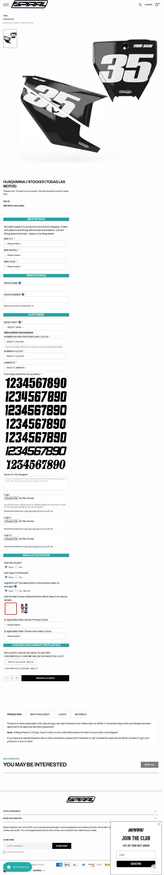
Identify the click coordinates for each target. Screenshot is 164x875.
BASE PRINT (11, 322)
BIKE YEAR (9, 261)
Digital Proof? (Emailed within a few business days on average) (32, 585)
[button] (7, 4)
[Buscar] (140, 5)
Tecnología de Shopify (35, 865)
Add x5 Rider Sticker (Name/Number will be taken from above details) (35, 598)
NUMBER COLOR (13, 351)
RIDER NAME (11, 283)
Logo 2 (7, 517)
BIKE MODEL (10, 250)
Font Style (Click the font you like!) (22, 374)
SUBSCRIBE (136, 864)
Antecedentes (8, 19)
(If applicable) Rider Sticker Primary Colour (26, 619)
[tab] (14, 714)
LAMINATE (9, 362)
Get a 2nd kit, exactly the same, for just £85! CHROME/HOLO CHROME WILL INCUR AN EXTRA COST (34, 654)
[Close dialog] (158, 824)
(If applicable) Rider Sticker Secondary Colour (27, 631)
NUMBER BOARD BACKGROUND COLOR (26, 336)
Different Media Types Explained (18, 332)
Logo (6, 494)
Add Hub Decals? (13, 563)
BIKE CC (8, 238)
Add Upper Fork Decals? (16, 573)
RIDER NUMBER (12, 294)
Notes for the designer (16, 474)
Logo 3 (7, 535)
